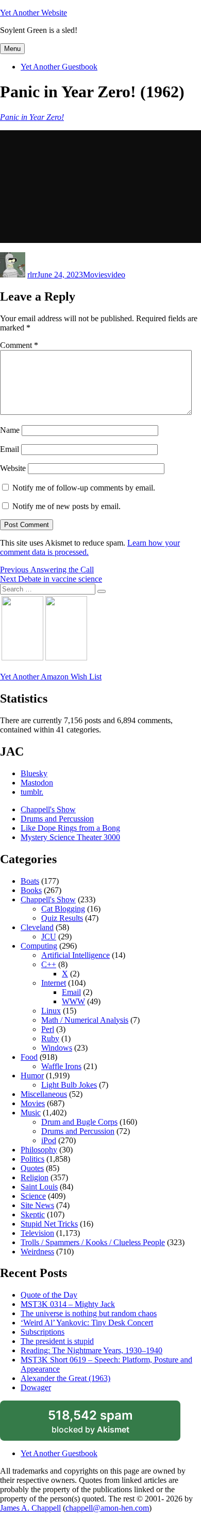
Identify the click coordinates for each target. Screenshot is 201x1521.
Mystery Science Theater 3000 (70, 837)
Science (33, 1196)
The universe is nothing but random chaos (89, 1313)
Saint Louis (39, 1186)
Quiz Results (62, 918)
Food (29, 1057)
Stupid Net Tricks (49, 1223)
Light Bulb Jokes (69, 1084)
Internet (53, 982)
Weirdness (37, 1251)
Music (31, 1112)
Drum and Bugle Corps (79, 1121)
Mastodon (37, 782)
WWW (73, 1001)
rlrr (32, 274)
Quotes (32, 1168)
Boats (30, 881)
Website (13, 468)
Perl (47, 1029)
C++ (48, 964)
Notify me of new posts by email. (66, 506)
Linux (51, 1010)
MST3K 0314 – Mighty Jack (68, 1304)
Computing (39, 945)
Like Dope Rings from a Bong (70, 828)
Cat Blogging (63, 908)
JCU (48, 936)
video (116, 274)
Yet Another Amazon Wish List (51, 676)
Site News (37, 1205)
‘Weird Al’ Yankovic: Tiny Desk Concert (87, 1322)
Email (9, 449)
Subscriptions (42, 1331)
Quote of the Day (49, 1294)
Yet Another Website (33, 12)
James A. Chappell (30, 1507)
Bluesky (34, 773)
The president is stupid (57, 1341)
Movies (95, 274)
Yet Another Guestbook (59, 66)
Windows (56, 1047)
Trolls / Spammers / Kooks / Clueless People (93, 1242)
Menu (12, 49)
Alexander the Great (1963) (65, 1378)
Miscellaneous (44, 1094)
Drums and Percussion (57, 818)
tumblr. (32, 792)
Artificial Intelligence (75, 955)
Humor (32, 1075)
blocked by (102, 1424)
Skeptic (33, 1214)
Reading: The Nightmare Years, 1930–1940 (91, 1350)
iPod (48, 1140)
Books (31, 890)
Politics (32, 1159)
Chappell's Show (48, 809)
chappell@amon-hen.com (107, 1507)
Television (37, 1233)
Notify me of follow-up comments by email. (83, 487)
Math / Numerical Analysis (84, 1020)
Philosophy (39, 1149)
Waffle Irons (61, 1066)
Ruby (50, 1038)
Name (10, 430)
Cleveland (37, 927)
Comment (19, 345)
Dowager (36, 1387)
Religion (34, 1177)
